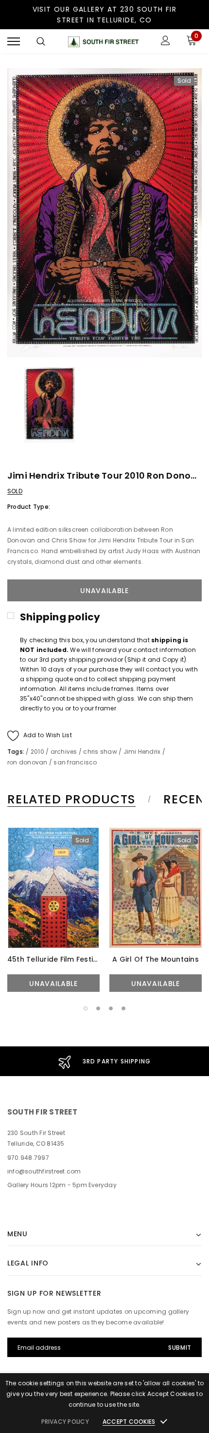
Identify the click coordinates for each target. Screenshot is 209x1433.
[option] (104, 212)
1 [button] (85, 1008)
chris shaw (100, 751)
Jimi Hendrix (142, 751)
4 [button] (123, 1008)
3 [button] (111, 1008)
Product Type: (28, 506)
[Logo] (103, 42)
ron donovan (27, 762)
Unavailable (53, 983)
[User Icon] (165, 42)
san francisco (75, 762)
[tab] (77, 799)
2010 (37, 751)
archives (64, 751)
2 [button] (98, 1008)
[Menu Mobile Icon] (13, 41)
